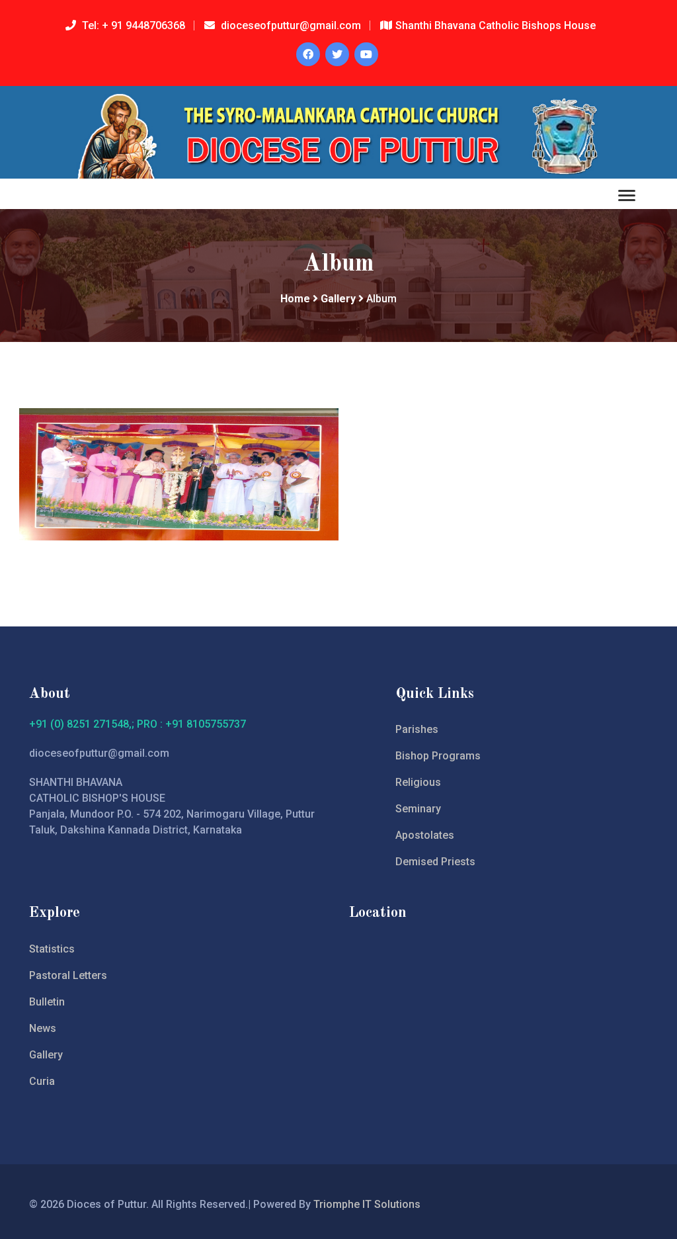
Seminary (418, 808)
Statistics (52, 949)
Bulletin (47, 1002)
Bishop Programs (438, 755)
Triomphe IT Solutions (366, 1204)
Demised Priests (435, 861)
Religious (418, 782)
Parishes (416, 729)
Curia (42, 1081)
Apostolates (424, 835)
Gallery (338, 298)
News (42, 1028)
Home (295, 298)
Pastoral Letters (68, 975)
